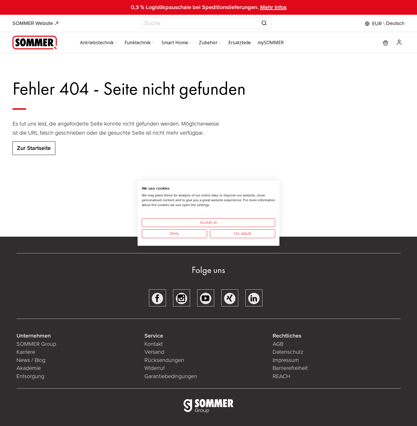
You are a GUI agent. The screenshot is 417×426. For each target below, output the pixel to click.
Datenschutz (288, 352)
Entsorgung (30, 376)
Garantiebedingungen (170, 376)
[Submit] (264, 22)
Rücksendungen (164, 360)
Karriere (25, 352)
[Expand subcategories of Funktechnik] (153, 43)
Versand (154, 352)
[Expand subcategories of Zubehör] (220, 43)
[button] (384, 23)
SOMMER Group (36, 344)
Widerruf (154, 368)
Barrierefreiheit (290, 368)
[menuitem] (99, 42)
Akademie (29, 368)
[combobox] (206, 23)
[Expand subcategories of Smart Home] (190, 43)
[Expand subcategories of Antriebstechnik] (116, 43)
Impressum (286, 360)
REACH (281, 376)
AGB (278, 344)
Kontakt (153, 344)
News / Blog (30, 360)
